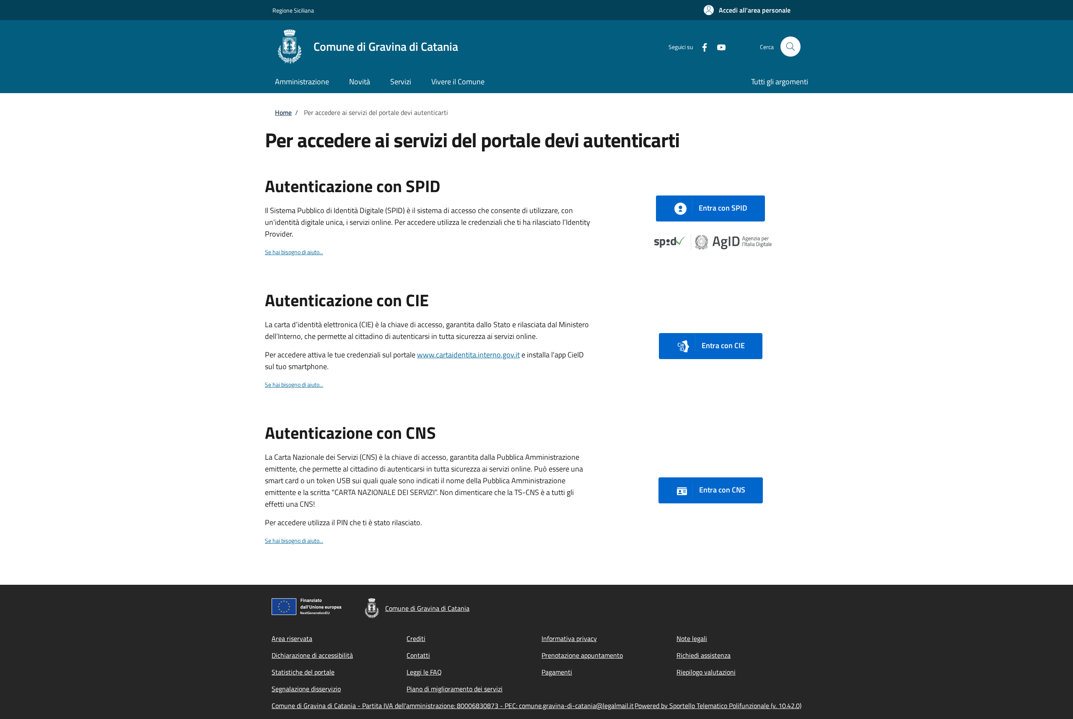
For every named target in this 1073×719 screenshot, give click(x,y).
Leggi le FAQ (424, 672)
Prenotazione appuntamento (582, 655)
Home (283, 112)
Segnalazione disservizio (306, 689)
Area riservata (292, 638)
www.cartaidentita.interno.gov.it (468, 354)
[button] (747, 10)
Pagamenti (557, 672)
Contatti (418, 655)
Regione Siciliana (293, 10)
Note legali (691, 638)
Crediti (416, 638)
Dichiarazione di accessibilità (312, 655)
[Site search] (790, 46)
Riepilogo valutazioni (706, 672)
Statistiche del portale (303, 672)
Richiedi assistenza (703, 655)
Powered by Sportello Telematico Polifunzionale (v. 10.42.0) (718, 706)
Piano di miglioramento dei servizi (455, 689)
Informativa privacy (569, 638)
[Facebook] (701, 46)
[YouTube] (718, 46)
